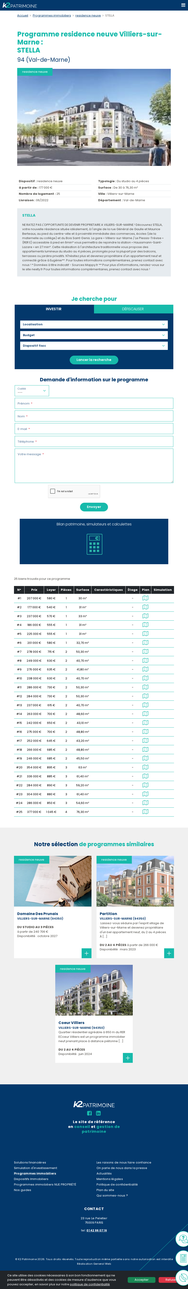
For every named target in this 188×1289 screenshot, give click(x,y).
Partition (108, 913)
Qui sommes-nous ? (112, 1195)
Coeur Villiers (71, 1022)
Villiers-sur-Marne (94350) (40, 919)
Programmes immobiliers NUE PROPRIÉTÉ (45, 1184)
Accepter (142, 1280)
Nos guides (22, 1190)
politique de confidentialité (90, 1284)
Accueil (22, 15)
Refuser (171, 1280)
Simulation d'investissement (35, 1168)
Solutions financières (30, 1162)
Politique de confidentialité (117, 1184)
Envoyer (94, 507)
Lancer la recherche (94, 359)
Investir (53, 309)
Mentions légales (110, 1179)
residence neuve (88, 15)
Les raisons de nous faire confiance (124, 1162)
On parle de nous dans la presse (122, 1168)
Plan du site (105, 1190)
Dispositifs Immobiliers (31, 1179)
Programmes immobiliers (52, 15)
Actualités (104, 1173)
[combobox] (34, 324)
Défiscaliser (133, 309)
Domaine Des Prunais (37, 913)
